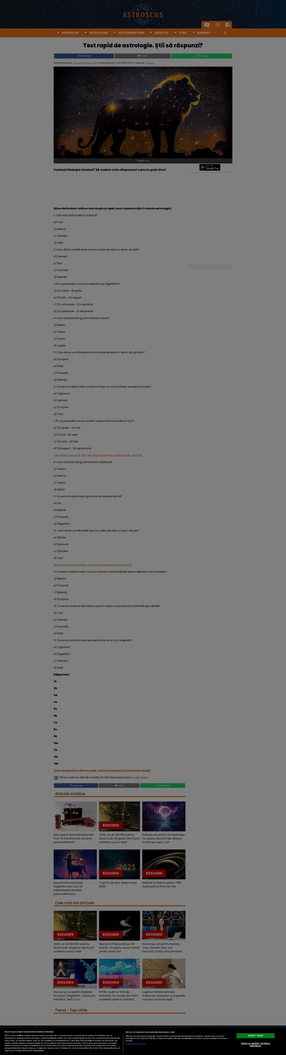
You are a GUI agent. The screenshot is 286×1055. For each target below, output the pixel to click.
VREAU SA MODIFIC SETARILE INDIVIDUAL (255, 1044)
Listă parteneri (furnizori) (136, 1044)
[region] (143, 1041)
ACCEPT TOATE (255, 1036)
